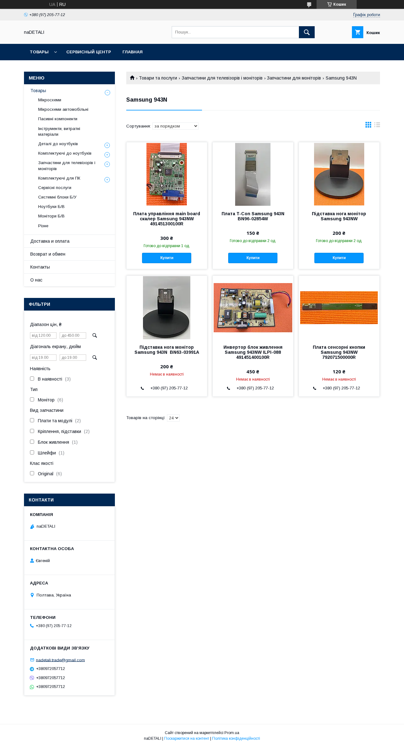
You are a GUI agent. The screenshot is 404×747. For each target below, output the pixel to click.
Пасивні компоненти (57, 118)
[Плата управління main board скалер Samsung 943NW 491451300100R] (167, 173)
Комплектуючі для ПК (59, 178)
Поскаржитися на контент (186, 738)
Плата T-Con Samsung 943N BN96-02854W (253, 216)
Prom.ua (231, 733)
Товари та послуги (158, 77)
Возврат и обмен (47, 254)
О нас (36, 279)
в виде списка (377, 126)
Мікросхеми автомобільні (63, 109)
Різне (43, 225)
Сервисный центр (88, 52)
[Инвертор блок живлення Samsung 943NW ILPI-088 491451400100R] (253, 307)
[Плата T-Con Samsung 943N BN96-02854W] (253, 173)
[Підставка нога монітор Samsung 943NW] (339, 173)
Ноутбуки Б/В (51, 206)
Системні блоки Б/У (57, 197)
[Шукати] (307, 32)
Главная (132, 52)
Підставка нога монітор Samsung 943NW (339, 216)
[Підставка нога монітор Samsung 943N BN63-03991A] (167, 307)
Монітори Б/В (51, 216)
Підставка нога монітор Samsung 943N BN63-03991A (166, 350)
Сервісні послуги (54, 187)
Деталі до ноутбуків (58, 143)
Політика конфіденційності (236, 738)
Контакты (40, 267)
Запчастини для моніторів (294, 77)
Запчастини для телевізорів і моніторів (222, 77)
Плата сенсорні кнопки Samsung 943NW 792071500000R (339, 352)
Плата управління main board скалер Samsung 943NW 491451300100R (166, 218)
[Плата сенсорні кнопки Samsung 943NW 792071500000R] (339, 307)
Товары (39, 52)
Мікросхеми (49, 100)
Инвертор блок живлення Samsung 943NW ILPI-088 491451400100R (252, 352)
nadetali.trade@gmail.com (60, 659)
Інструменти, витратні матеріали (59, 131)
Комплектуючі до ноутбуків (65, 153)
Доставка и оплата (49, 241)
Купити (166, 258)
